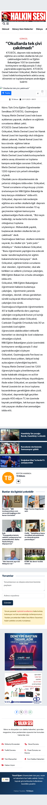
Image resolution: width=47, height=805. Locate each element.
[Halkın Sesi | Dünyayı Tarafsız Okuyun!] (24, 16)
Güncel (5, 29)
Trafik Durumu (10, 750)
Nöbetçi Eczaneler (12, 744)
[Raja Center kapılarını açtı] (35, 501)
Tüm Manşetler (11, 759)
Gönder (7, 603)
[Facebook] (17, 712)
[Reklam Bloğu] (23, 652)
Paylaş (7, 93)
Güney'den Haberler (22, 29)
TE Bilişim (29, 791)
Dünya (39, 29)
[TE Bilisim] (8, 478)
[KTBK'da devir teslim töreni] (35, 554)
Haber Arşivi (10, 765)
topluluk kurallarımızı (25, 611)
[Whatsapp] (30, 712)
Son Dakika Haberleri (35, 759)
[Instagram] (26, 712)
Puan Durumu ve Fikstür (33, 751)
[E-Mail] (18, 481)
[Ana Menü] (7, 24)
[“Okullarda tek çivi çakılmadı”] (23, 88)
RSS (6, 780)
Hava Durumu (33, 744)
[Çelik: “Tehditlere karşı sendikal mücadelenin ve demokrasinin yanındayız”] (35, 526)
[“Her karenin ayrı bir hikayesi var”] (12, 554)
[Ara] (4, 24)
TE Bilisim (14, 99)
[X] (21, 712)
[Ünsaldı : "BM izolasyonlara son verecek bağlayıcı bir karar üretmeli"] (12, 501)
